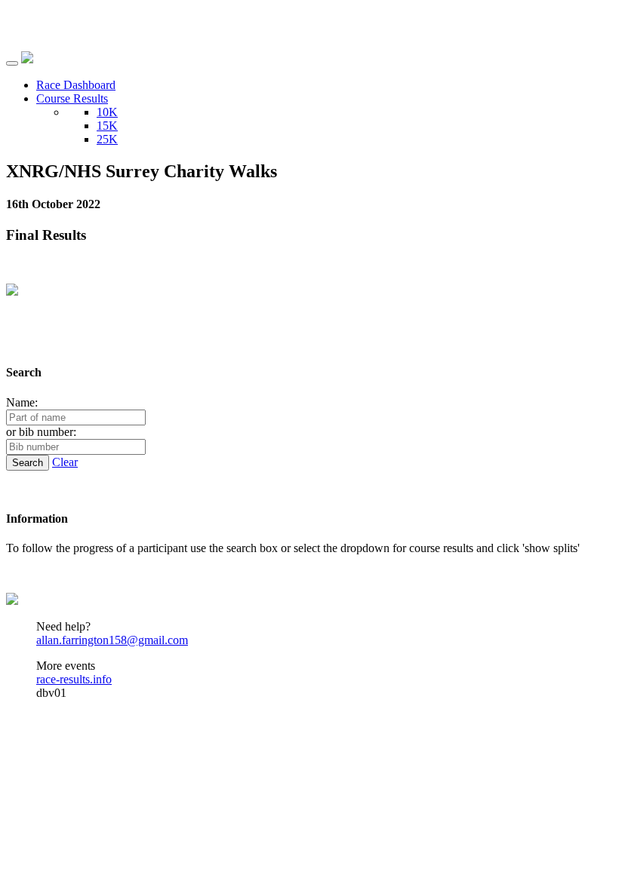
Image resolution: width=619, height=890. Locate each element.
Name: (22, 402)
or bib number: (41, 431)
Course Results (72, 98)
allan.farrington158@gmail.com (112, 640)
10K (107, 112)
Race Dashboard (75, 84)
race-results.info (74, 679)
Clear (65, 462)
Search (27, 462)
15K (107, 125)
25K (107, 139)
